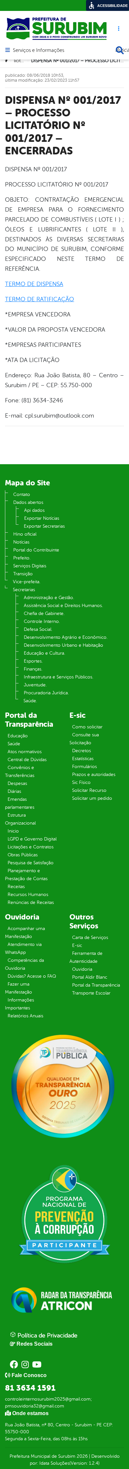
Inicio (13, 831)
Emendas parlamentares (19, 803)
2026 (81, 1456)
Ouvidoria (82, 969)
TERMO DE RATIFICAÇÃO (39, 299)
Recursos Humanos (28, 894)
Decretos (81, 750)
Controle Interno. (42, 621)
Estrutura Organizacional (20, 819)
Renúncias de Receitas (31, 902)
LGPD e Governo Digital (32, 839)
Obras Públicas (23, 854)
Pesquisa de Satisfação (31, 862)
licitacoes (23, 60)
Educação (18, 735)
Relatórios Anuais (25, 1015)
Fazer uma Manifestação (18, 988)
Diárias (14, 791)
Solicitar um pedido (92, 798)
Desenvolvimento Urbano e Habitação (63, 645)
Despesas (17, 783)
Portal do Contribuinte (36, 550)
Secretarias (24, 589)
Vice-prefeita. (26, 581)
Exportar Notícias (41, 518)
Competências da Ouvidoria (24, 964)
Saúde (14, 743)
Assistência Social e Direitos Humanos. (63, 605)
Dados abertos (28, 502)
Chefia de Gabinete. (44, 613)
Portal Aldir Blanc (89, 977)
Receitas (16, 886)
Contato (21, 494)
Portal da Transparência (96, 985)
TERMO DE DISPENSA (34, 284)
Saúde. (30, 700)
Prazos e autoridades (93, 774)
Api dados (34, 510)
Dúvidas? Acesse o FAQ (32, 976)
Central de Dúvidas (27, 759)
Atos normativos (25, 751)
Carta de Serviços (90, 937)
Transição (23, 573)
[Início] (7, 61)
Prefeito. (21, 557)
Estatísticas (83, 758)
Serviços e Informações (38, 50)
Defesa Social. (38, 629)
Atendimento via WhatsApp (23, 948)
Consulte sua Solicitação (84, 738)
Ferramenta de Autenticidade (86, 957)
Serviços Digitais (29, 565)
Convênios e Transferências (19, 771)
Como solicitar (87, 726)
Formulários (84, 766)
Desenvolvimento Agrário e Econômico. (66, 637)
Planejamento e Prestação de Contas (26, 874)
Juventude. (35, 684)
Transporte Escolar (91, 993)
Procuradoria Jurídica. (46, 692)
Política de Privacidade (46, 1335)
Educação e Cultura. (44, 653)
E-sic (77, 945)
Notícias (21, 542)
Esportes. (33, 661)
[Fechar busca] (119, 50)
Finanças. (33, 669)
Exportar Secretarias (44, 526)
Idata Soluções (54, 1463)
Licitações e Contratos (31, 846)
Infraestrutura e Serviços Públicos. (58, 676)
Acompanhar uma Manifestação (25, 932)
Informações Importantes (19, 1004)
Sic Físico (81, 782)
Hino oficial (24, 534)
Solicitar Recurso (89, 790)
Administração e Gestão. (49, 597)
